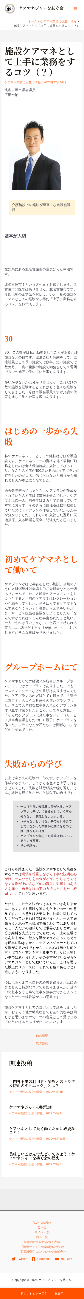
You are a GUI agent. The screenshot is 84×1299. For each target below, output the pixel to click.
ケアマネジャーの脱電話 (30, 1107)
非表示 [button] (59, 1293)
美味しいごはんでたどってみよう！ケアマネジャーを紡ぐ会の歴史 (42, 1156)
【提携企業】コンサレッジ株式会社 (42, 1251)
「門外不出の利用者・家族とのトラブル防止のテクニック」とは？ (42, 1084)
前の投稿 (42, 1035)
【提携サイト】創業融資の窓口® (42, 1247)
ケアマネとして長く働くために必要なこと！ (42, 1131)
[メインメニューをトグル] (75, 8)
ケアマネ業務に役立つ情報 (23, 82)
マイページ (42, 1232)
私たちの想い (42, 1222)
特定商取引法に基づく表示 (42, 1242)
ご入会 (42, 1227)
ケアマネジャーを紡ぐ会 (41, 8)
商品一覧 (42, 1237)
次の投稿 (42, 1043)
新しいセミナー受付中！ (37, 1293)
